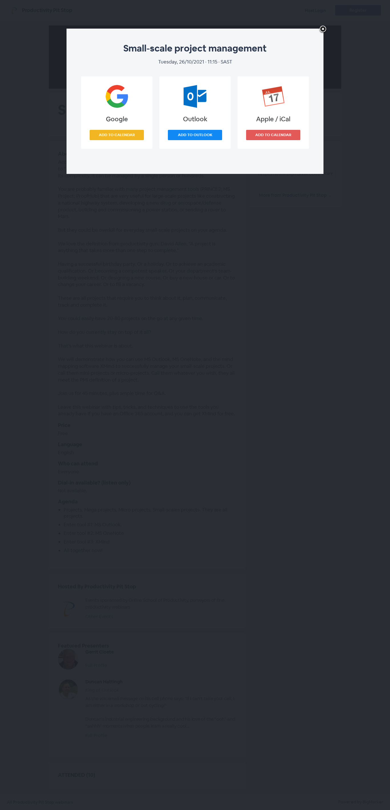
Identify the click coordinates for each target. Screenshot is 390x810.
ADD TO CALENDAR (117, 134)
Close (323, 29)
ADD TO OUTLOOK (195, 134)
